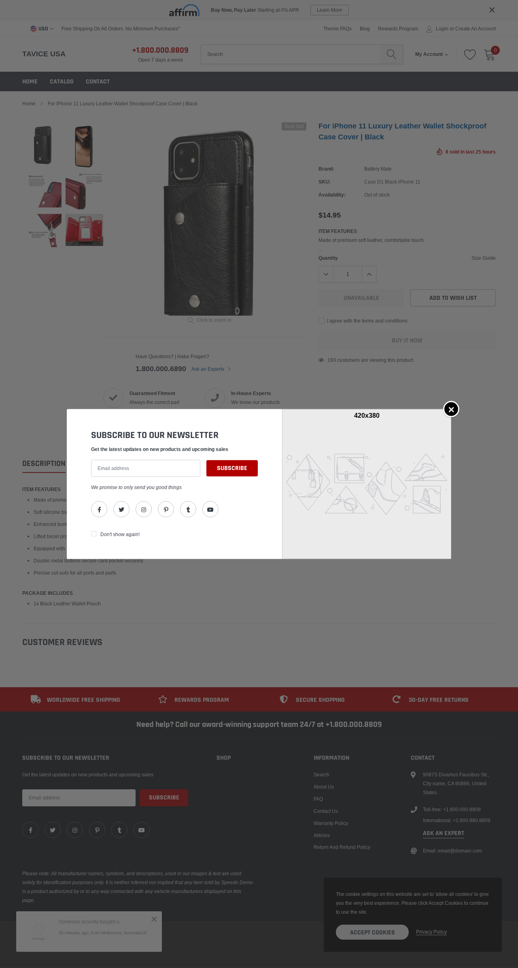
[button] (451, 409)
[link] (99, 509)
